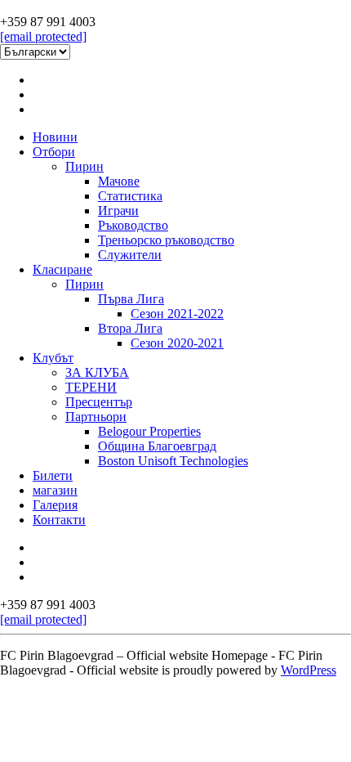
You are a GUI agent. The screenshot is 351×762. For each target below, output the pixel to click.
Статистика (130, 196)
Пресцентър (98, 402)
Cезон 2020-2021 (177, 343)
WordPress (308, 670)
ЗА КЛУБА (97, 372)
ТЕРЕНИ (91, 387)
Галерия (55, 505)
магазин (55, 490)
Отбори (54, 152)
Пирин (84, 166)
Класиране (62, 269)
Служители (130, 255)
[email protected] (43, 36)
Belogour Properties (149, 431)
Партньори (96, 417)
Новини (55, 137)
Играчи (118, 210)
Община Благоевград (157, 446)
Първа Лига (131, 299)
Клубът (53, 358)
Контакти (59, 520)
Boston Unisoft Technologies (173, 461)
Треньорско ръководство (166, 240)
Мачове (119, 181)
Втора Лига (130, 328)
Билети (53, 475)
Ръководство (133, 225)
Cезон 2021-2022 (177, 313)
